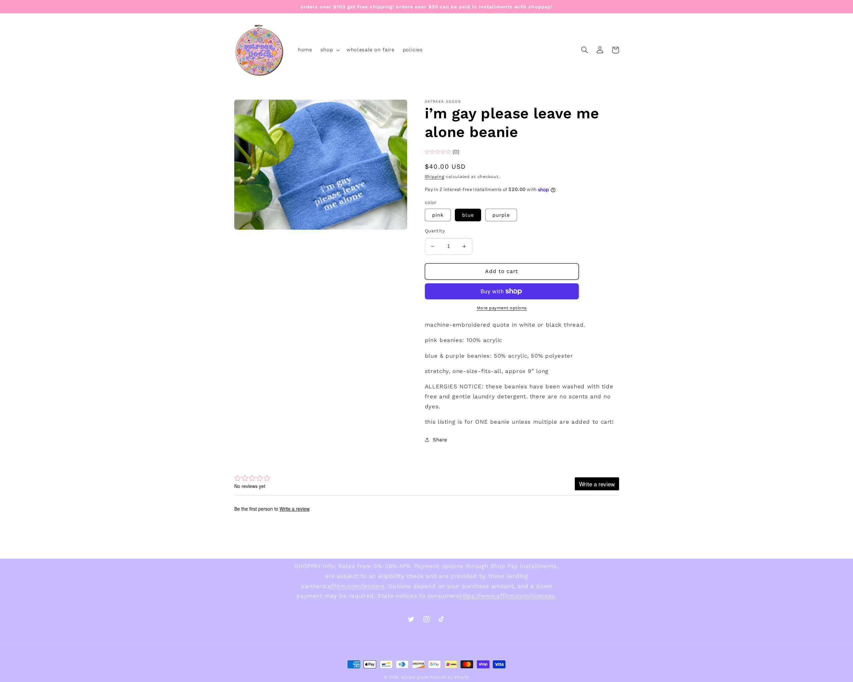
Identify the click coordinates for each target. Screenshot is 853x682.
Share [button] (440, 440)
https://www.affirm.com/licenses (507, 595)
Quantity (435, 230)
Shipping (434, 176)
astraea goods (415, 677)
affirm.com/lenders (356, 586)
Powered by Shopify (449, 677)
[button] (329, 50)
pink (437, 215)
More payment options (502, 307)
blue (468, 215)
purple (501, 215)
